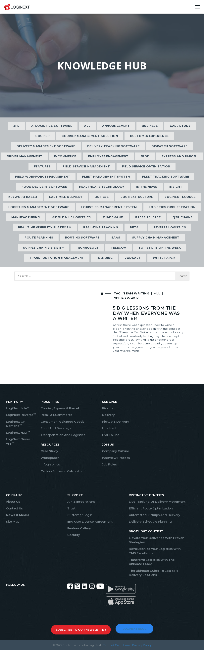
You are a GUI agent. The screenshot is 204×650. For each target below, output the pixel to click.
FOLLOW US (15, 584)
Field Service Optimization (146, 166)
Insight (175, 187)
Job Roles (109, 464)
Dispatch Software (169, 146)
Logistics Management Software (38, 207)
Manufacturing (25, 217)
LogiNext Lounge (180, 197)
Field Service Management (86, 166)
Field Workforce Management (42, 176)
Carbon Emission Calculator (62, 471)
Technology (87, 247)
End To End (111, 435)
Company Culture (115, 451)
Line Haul (109, 428)
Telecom (119, 247)
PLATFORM (15, 402)
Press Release (148, 217)
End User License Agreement (90, 521)
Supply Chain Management (155, 237)
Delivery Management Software (46, 146)
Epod (145, 156)
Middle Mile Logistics (71, 217)
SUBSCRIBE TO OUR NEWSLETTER (81, 629)
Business (150, 126)
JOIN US (108, 444)
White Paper (164, 258)
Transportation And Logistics (63, 435)
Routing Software (82, 237)
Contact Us (14, 508)
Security (73, 535)
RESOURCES (50, 444)
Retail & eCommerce (57, 415)
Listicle (101, 197)
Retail (135, 227)
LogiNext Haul (18, 432)
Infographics (50, 464)
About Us (13, 501)
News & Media (17, 515)
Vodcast (133, 258)
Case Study (180, 126)
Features (42, 166)
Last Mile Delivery (65, 197)
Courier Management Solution (90, 136)
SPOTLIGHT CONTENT (146, 531)
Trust (71, 508)
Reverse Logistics (169, 227)
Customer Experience (149, 136)
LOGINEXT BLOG (135, 628)
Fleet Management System (106, 176)
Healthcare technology (101, 187)
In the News (146, 187)
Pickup (107, 408)
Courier (42, 136)
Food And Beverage (56, 428)
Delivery (108, 415)
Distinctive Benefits (146, 495)
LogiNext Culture (137, 197)
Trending (104, 258)
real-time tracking (100, 227)
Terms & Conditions (116, 645)
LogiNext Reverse (21, 415)
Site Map (12, 521)
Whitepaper (50, 458)
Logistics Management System (109, 207)
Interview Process (116, 458)
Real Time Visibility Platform (44, 227)
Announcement (116, 126)
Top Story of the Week (159, 247)
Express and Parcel (179, 156)
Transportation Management (56, 258)
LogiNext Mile (17, 408)
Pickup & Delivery (115, 421)
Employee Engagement (108, 156)
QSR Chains (183, 217)
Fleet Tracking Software (165, 176)
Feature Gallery (79, 528)
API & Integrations (81, 501)
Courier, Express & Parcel (60, 408)
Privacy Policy (142, 645)
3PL (16, 126)
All (87, 126)
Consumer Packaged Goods (62, 421)
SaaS (115, 237)
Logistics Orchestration (172, 207)
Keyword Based (22, 197)
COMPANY (14, 495)
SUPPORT (75, 495)
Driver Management (24, 156)
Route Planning (39, 237)
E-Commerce (65, 156)
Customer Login (79, 515)
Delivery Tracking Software (113, 146)
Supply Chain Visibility (43, 247)
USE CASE (109, 402)
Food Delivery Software (44, 187)
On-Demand (113, 217)
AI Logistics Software (51, 126)
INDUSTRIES (50, 402)
